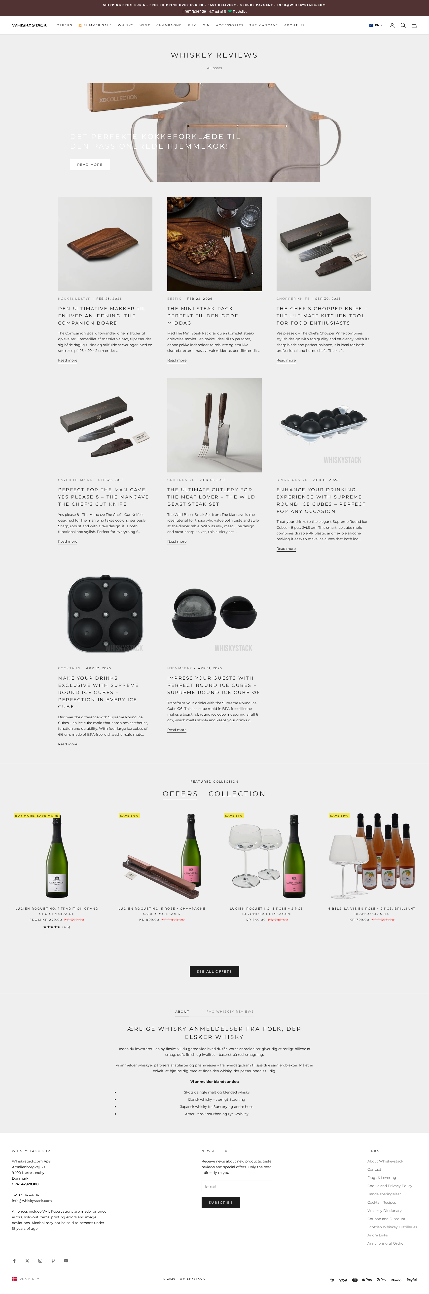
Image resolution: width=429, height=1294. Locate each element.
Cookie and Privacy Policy (389, 1186)
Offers (64, 25)
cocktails (69, 668)
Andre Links (377, 1235)
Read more (90, 164)
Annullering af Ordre (385, 1243)
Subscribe (221, 1202)
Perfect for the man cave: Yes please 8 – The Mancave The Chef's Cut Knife (103, 497)
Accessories (230, 25)
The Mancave (264, 25)
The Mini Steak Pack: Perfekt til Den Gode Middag (203, 316)
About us (294, 25)
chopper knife (293, 298)
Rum (192, 25)
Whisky (126, 25)
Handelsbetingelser (384, 1194)
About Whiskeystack (385, 1161)
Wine (145, 25)
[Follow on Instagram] (40, 1260)
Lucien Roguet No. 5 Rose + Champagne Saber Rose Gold (162, 911)
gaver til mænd (75, 480)
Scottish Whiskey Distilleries (392, 1227)
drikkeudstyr (292, 480)
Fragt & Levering (381, 1177)
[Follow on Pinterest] (53, 1260)
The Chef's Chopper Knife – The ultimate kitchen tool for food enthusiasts (322, 316)
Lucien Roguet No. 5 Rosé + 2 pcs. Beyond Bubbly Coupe (267, 911)
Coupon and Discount (386, 1219)
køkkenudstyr (74, 298)
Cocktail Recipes (381, 1202)
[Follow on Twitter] (27, 1260)
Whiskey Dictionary (384, 1210)
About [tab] (182, 1011)
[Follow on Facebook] (14, 1260)
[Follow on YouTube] (66, 1260)
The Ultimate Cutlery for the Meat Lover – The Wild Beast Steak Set (211, 497)
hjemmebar (179, 668)
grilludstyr (181, 480)
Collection (237, 794)
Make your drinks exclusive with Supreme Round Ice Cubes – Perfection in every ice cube (98, 692)
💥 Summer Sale (95, 25)
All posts (214, 68)
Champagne (169, 25)
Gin (206, 25)
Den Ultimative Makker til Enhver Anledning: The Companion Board (102, 316)
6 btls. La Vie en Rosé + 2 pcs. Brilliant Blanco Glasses (372, 911)
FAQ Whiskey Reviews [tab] (230, 1011)
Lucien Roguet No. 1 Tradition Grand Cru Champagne (57, 911)
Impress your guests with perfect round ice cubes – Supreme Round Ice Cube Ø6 (213, 685)
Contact (374, 1169)
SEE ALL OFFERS (214, 971)
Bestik (174, 298)
